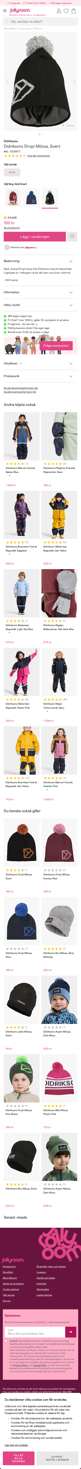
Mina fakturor (10, 1277)
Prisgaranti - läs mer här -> (22, 324)
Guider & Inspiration (13, 1283)
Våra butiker (43, 1289)
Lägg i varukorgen (35, 236)
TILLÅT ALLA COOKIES (18, 1458)
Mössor (38, 28)
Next (74, 81)
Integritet (41, 1283)
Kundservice (9, 1266)
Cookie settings (11, 1289)
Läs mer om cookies (16, 1445)
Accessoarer (24, 28)
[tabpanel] (40, 81)
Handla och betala (46, 1277)
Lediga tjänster (44, 1295)
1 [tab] (39, 134)
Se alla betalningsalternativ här (21, 388)
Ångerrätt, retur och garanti (51, 1266)
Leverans (41, 1272)
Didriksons (11, 141)
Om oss (7, 1300)
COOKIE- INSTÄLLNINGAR (57, 1458)
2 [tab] (43, 134)
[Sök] (7, 21)
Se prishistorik (12, 227)
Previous (7, 81)
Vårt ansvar (9, 1295)
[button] (5, 10)
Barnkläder (9, 28)
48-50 (12, 172)
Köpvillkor (8, 1272)
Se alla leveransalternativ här (20, 392)
